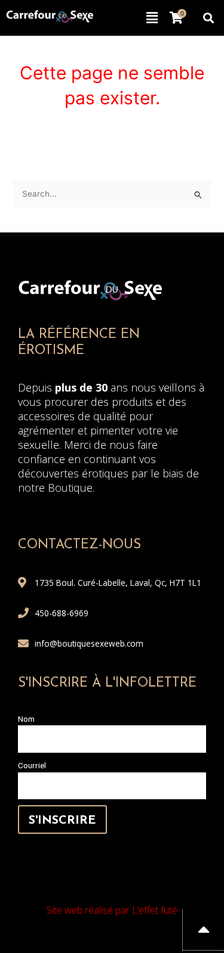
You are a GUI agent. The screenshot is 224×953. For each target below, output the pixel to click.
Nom (26, 719)
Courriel (32, 765)
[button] (152, 17)
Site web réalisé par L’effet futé (112, 910)
